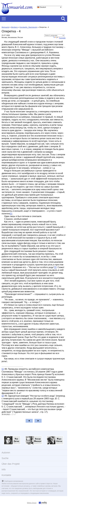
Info (4, 469)
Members (14, 27)
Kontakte (6, 475)
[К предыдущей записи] (29, 421)
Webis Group (31, 503)
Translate (62, 38)
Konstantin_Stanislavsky (28, 27)
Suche (5, 458)
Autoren (6, 452)
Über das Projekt (11, 464)
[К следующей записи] (38, 421)
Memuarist (5, 27)
